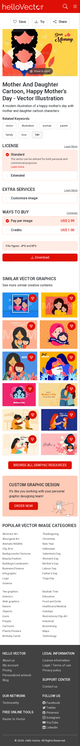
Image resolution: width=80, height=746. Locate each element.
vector (9, 125)
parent (64, 125)
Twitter (51, 708)
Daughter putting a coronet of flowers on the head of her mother (20, 418)
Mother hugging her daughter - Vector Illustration (54, 392)
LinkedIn (52, 727)
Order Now (23, 506)
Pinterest (52, 713)
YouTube (52, 722)
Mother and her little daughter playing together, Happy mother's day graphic (57, 420)
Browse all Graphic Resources (40, 465)
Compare (72, 212)
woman (47, 125)
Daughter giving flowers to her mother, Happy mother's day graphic (19, 444)
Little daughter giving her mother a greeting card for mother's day (56, 360)
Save (22, 22)
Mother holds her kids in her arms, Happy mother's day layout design (19, 331)
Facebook (53, 703)
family (9, 134)
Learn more (17, 166)
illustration (28, 125)
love (24, 134)
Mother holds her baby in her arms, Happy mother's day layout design (18, 362)
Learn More (71, 146)
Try (42, 22)
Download (41, 257)
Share (62, 22)
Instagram (53, 717)
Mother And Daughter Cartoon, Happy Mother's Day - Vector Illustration (19, 303)
